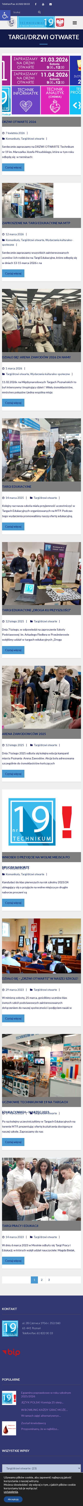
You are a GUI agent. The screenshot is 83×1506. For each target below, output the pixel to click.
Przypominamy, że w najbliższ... (40, 1429)
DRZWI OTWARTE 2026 (19, 122)
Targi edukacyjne (16, 486)
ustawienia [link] (11, 1492)
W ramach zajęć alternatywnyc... (41, 1415)
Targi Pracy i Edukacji (20, 1226)
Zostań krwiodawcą (33, 1423)
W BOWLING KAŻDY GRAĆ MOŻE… (44, 1409)
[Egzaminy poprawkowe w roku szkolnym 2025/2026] (9, 1398)
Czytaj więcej (13, 167)
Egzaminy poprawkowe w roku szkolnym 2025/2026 (46, 1394)
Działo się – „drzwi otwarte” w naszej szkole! (40, 978)
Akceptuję (13, 1499)
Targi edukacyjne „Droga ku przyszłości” (36, 610)
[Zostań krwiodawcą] (9, 1428)
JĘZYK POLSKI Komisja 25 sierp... (42, 1402)
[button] (5, 15)
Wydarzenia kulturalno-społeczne (50, 374)
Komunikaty (13, 138)
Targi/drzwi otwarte (32, 138)
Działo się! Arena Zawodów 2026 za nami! (36, 357)
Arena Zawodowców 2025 (24, 734)
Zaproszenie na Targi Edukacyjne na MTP (36, 223)
